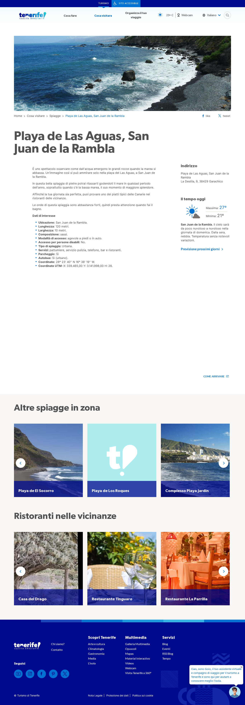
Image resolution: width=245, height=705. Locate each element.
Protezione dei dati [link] (117, 695)
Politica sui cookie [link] (142, 695)
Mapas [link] (129, 653)
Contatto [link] (57, 649)
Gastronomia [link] (96, 653)
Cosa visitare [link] (103, 15)
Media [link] (92, 658)
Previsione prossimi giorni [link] (200, 249)
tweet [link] (226, 116)
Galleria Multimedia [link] (137, 644)
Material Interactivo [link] (137, 658)
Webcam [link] (187, 15)
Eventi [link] (166, 648)
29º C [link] (169, 15)
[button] (20, 463)
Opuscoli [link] (130, 648)
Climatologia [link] (96, 648)
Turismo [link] (103, 3)
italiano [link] (211, 15)
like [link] (208, 116)
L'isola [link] (92, 663)
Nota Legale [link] (95, 695)
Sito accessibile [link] (128, 3)
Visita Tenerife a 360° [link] (138, 673)
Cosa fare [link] (70, 15)
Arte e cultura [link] (96, 644)
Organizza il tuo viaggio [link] (136, 15)
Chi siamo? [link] (57, 644)
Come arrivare (214, 376)
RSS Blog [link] (167, 653)
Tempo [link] (166, 658)
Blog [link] (165, 644)
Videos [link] (129, 663)
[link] (18, 116)
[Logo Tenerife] (33, 16)
